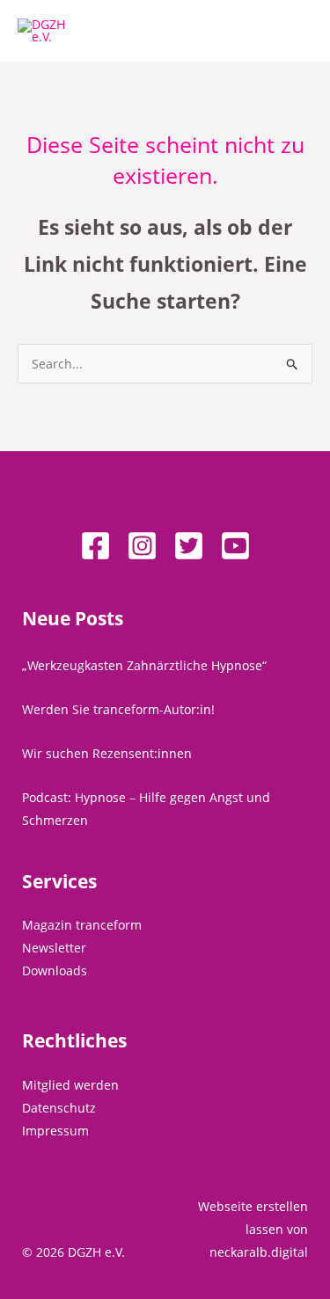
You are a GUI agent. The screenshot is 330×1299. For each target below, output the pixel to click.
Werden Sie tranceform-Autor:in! (118, 709)
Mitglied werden (70, 1084)
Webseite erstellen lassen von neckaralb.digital (253, 1229)
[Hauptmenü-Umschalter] (294, 31)
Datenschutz (59, 1107)
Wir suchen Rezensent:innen (107, 753)
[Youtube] (235, 545)
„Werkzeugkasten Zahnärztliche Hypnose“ (144, 665)
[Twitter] (188, 545)
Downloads (54, 970)
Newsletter (54, 947)
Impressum (55, 1130)
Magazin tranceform (82, 924)
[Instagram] (142, 545)
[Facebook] (95, 545)
